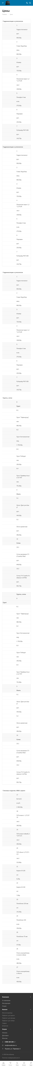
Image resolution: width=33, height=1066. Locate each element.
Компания (5, 997)
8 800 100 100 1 (9, 1042)
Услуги (4, 1029)
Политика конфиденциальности (11, 1057)
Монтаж (4, 1038)
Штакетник (5, 1026)
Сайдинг (4, 1023)
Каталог (4, 1009)
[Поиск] (30, 3)
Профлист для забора (8, 1020)
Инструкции (6, 1003)
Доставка (5, 1035)
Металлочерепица (7, 1013)
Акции (4, 1006)
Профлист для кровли (8, 1015)
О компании (6, 1000)
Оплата (4, 1032)
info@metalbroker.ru (11, 1045)
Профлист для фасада (8, 1018)
